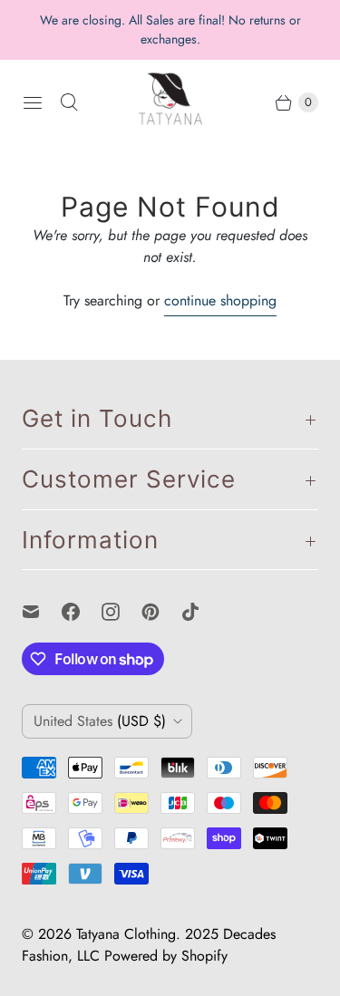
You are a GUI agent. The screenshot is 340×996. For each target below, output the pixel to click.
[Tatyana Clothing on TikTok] (201, 612)
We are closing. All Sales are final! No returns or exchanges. (170, 29)
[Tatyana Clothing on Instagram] (121, 612)
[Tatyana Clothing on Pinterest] (161, 612)
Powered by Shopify (166, 955)
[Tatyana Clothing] (170, 102)
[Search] (69, 102)
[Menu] (33, 102)
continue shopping (220, 300)
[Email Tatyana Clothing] (42, 612)
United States (100, 721)
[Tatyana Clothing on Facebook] (82, 612)
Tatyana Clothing (126, 933)
